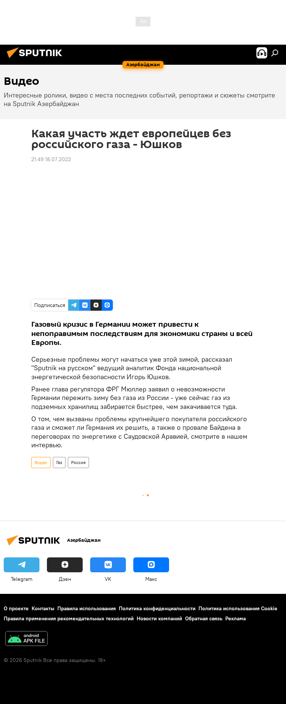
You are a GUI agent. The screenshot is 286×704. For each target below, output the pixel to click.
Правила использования (86, 608)
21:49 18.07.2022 (51, 159)
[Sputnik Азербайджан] (36, 59)
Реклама (235, 618)
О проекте (16, 608)
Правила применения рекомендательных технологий (69, 618)
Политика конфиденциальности (157, 608)
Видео (41, 462)
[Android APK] (26, 639)
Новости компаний (159, 618)
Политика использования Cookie (237, 608)
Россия (78, 462)
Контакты (43, 608)
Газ (59, 462)
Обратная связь (203, 618)
